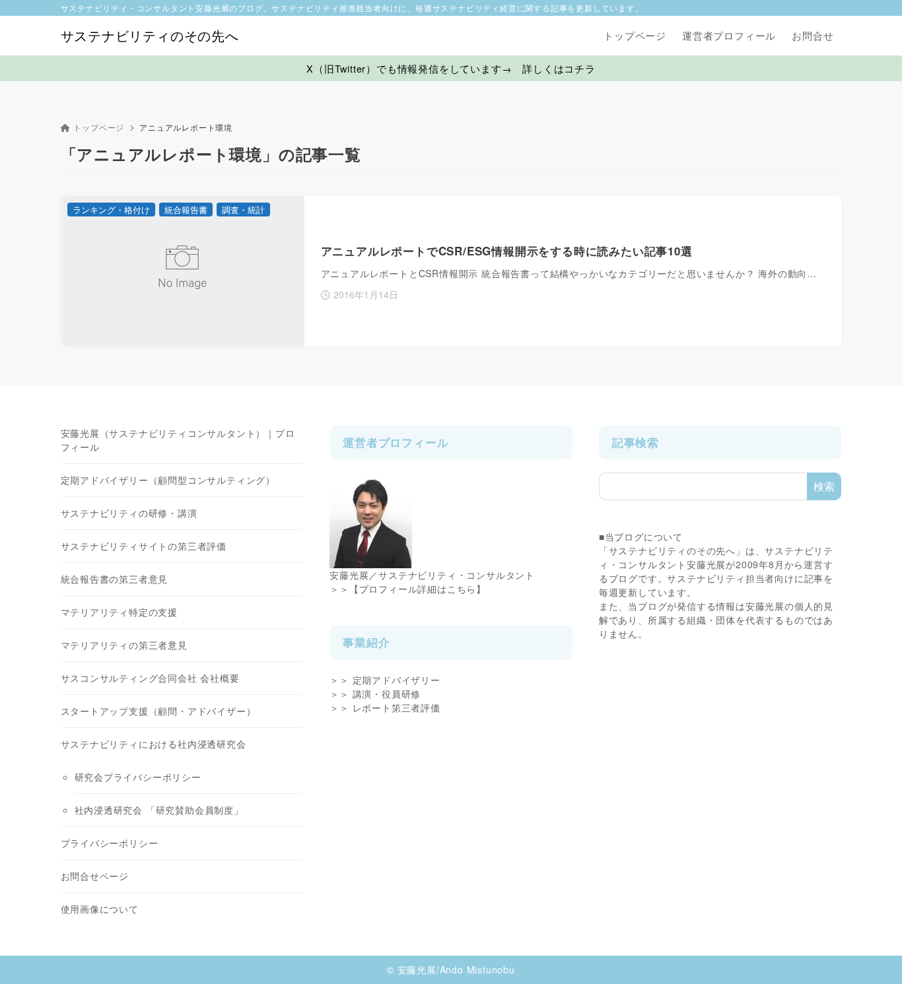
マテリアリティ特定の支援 (119, 611)
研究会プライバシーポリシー (138, 776)
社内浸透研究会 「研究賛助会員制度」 (159, 809)
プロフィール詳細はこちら (418, 588)
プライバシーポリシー (109, 842)
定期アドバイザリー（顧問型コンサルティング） (168, 479)
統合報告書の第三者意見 (114, 578)
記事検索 (635, 442)
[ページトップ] (872, 954)
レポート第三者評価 (396, 707)
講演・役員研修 (387, 693)
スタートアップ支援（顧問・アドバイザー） (158, 710)
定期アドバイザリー (396, 679)
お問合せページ (95, 875)
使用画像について (100, 908)
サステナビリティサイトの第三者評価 (144, 545)
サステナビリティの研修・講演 (129, 512)
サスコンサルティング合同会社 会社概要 (150, 677)
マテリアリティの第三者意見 (124, 644)
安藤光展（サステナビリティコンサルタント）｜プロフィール (178, 439)
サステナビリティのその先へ (150, 35)
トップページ (98, 127)
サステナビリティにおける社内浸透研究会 (153, 743)
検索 (824, 486)
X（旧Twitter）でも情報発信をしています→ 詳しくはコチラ (451, 68)
